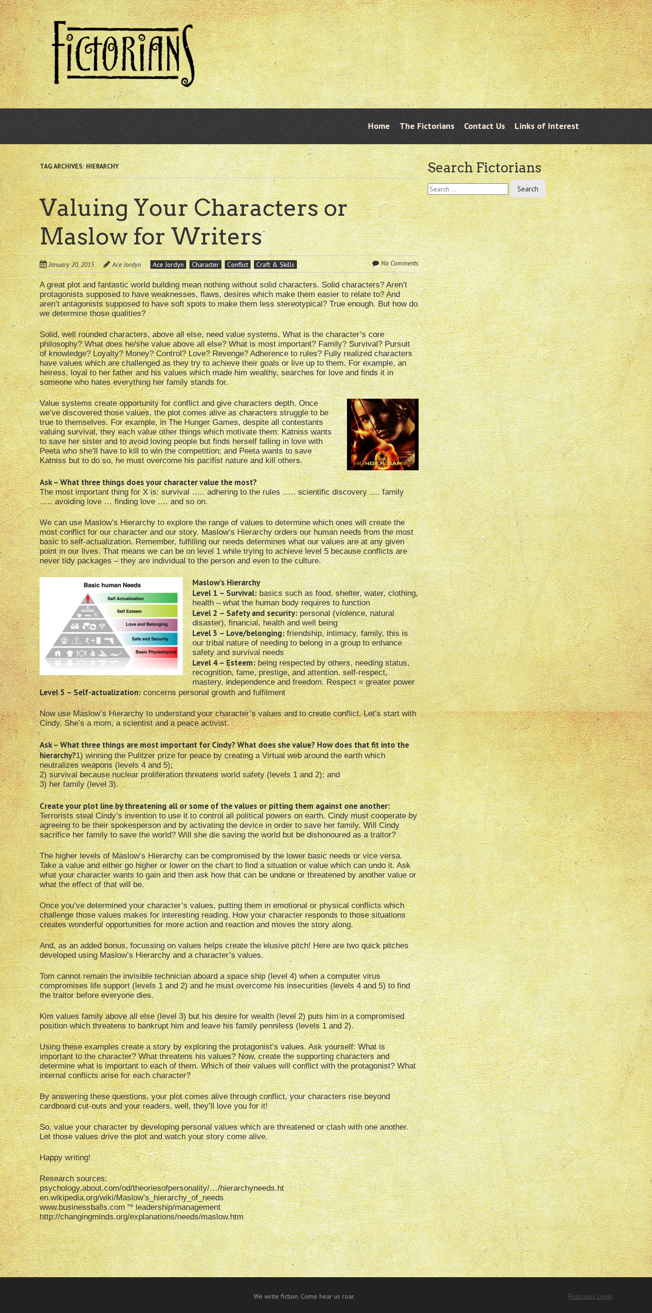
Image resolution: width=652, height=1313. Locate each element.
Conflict (237, 264)
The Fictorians (427, 125)
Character (205, 264)
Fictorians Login (590, 1296)
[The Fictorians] (123, 79)
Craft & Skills (275, 264)
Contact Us (484, 125)
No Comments (400, 263)
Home (379, 125)
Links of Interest (547, 125)
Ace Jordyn (126, 264)
